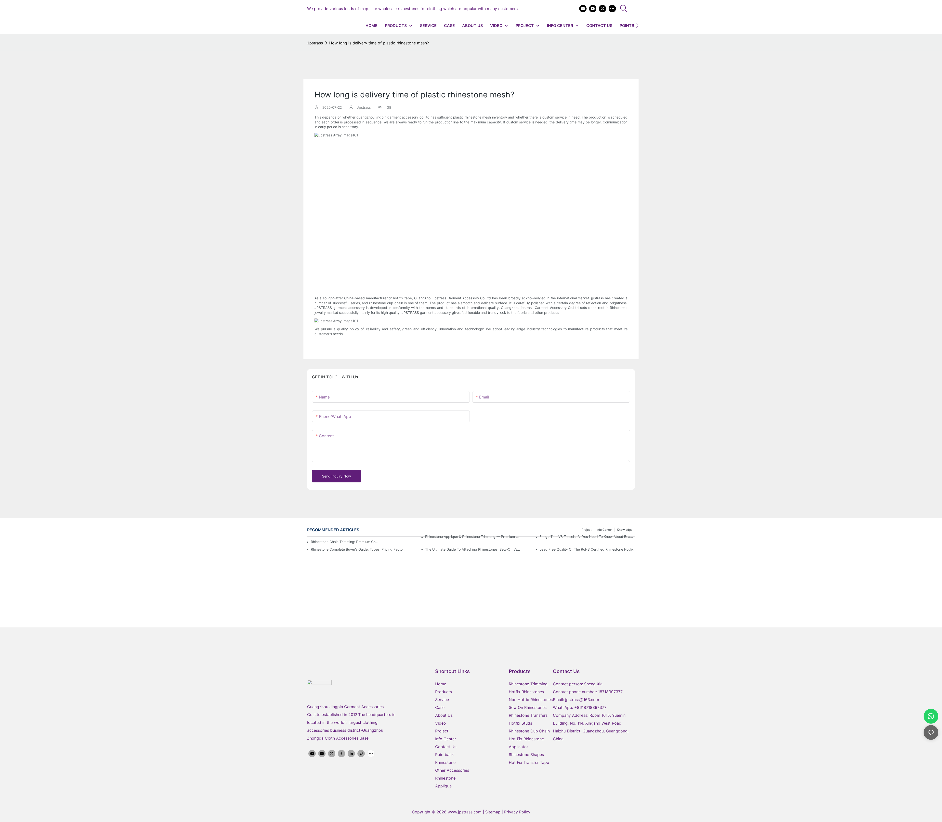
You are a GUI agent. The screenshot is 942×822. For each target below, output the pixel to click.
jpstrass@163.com (582, 699)
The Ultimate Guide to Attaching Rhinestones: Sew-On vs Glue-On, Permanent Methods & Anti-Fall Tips (473, 549)
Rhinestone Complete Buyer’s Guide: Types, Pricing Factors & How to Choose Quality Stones (358, 549)
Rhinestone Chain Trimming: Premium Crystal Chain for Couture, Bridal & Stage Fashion (345, 542)
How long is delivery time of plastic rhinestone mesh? (379, 42)
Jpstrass (315, 42)
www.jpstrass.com (464, 811)
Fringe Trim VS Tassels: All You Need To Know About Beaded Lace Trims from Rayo (587, 536)
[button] (637, 25)
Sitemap (493, 811)
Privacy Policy (517, 811)
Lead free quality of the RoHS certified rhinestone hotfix (586, 549)
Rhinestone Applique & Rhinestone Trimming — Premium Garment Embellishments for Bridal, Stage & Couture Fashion (473, 536)
